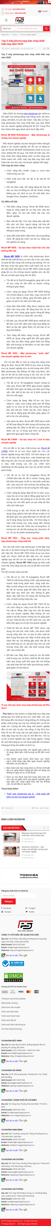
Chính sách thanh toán (10, 1016)
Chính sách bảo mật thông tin (13, 1024)
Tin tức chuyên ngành (28, 35)
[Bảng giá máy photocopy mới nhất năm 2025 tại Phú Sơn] (11, 837)
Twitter (32, 912)
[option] (25, 847)
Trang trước (9, 808)
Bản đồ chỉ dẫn (12, 955)
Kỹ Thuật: (15, 9)
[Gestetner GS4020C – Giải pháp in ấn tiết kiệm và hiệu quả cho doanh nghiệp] (11, 851)
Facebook (7, 908)
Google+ (32, 908)
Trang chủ (5, 35)
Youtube (7, 912)
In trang (45, 808)
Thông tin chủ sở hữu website (13, 999)
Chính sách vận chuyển (10, 1007)
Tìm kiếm (46, 28)
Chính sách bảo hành (10, 1011)
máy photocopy (31, 113)
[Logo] (19, 20)
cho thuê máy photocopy (11, 1029)
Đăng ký (8, 901)
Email (36, 808)
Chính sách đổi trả (8, 1020)
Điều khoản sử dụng (9, 1003)
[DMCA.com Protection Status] (13, 982)
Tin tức (14, 35)
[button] (44, 827)
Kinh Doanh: (15, 13)
